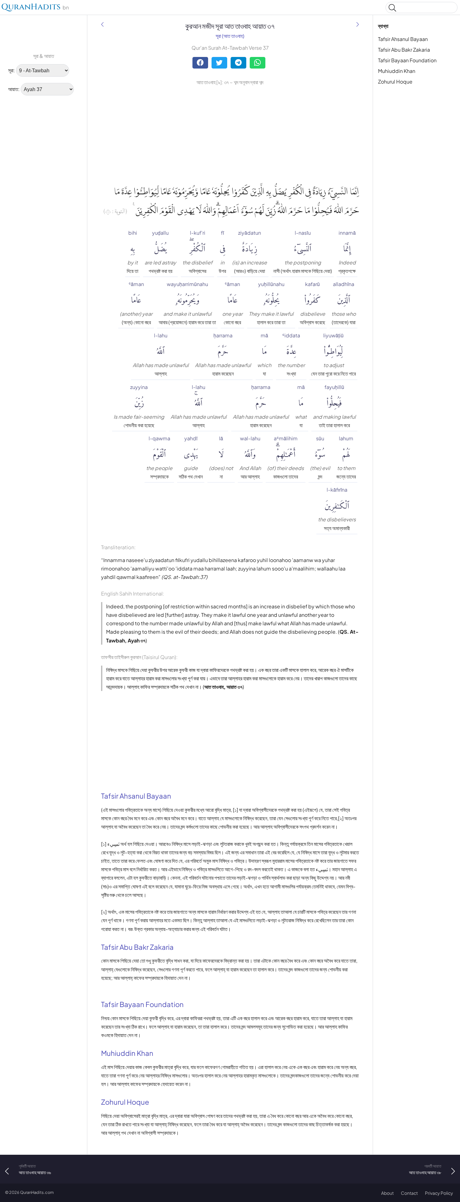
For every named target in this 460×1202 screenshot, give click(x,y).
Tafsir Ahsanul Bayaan (403, 39)
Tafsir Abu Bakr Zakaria (404, 49)
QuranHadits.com (37, 1192)
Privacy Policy (439, 1193)
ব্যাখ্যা (383, 26)
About (387, 1193)
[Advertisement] (25, 195)
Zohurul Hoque (395, 81)
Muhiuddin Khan (396, 71)
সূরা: (11, 70)
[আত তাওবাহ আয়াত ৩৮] (357, 24)
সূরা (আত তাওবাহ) (230, 36)
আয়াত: (14, 89)
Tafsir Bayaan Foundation (407, 60)
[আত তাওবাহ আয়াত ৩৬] (102, 24)
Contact (409, 1193)
